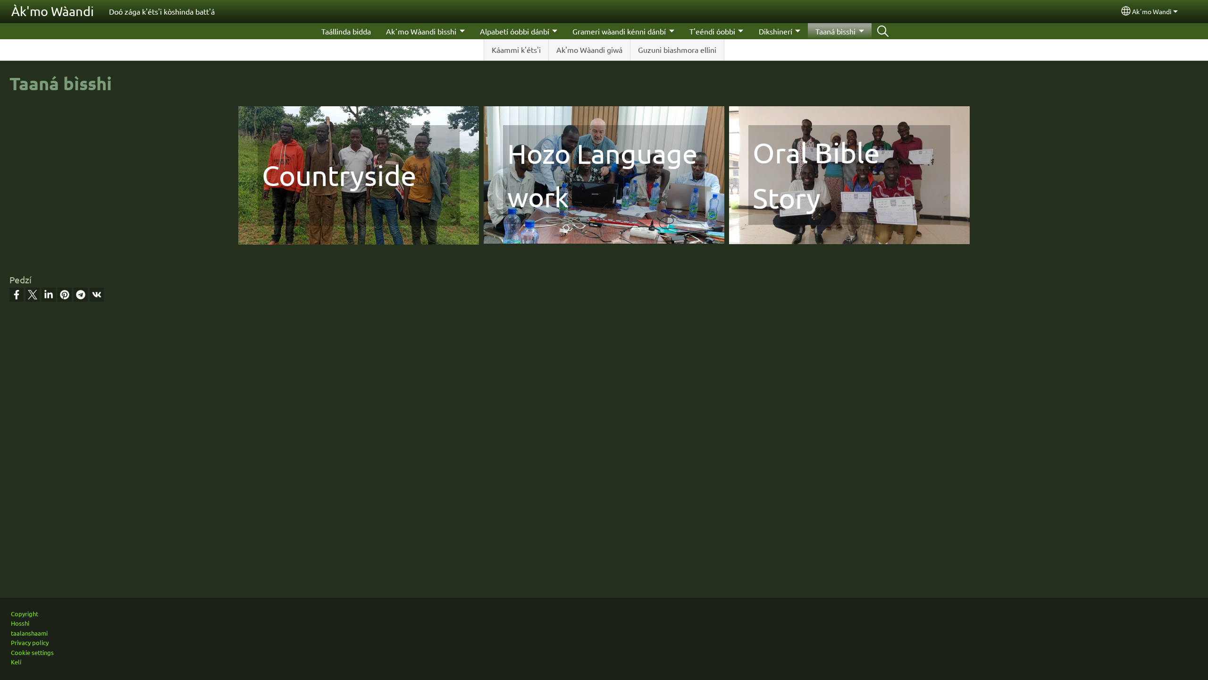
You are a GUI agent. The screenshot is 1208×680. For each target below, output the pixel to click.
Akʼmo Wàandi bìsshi (421, 31)
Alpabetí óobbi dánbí (514, 31)
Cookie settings (32, 652)
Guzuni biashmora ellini (677, 49)
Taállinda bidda (346, 31)
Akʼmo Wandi (1152, 11)
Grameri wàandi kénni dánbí (619, 31)
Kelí (16, 662)
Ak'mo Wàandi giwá (589, 49)
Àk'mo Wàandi (52, 11)
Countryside (339, 175)
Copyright (24, 614)
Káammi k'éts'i (516, 49)
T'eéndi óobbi (712, 31)
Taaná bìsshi (835, 31)
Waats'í (883, 31)
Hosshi (20, 623)
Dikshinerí (775, 31)
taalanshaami (29, 633)
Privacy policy (30, 642)
